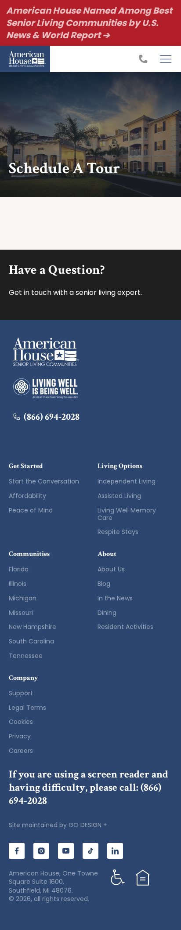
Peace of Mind (31, 510)
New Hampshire (32, 626)
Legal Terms (27, 707)
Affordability (27, 495)
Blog (104, 583)
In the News (115, 598)
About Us (111, 569)
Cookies (21, 721)
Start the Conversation (44, 481)
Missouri (21, 612)
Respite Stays (118, 531)
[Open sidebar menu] (165, 58)
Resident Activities (125, 626)
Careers (21, 750)
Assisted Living (119, 495)
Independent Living (127, 481)
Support (21, 693)
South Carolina (31, 641)
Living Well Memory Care (127, 514)
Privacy (20, 736)
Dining (107, 612)
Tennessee (26, 655)
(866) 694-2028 (52, 417)
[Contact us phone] (145, 58)
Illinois (17, 583)
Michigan (22, 598)
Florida (19, 569)
